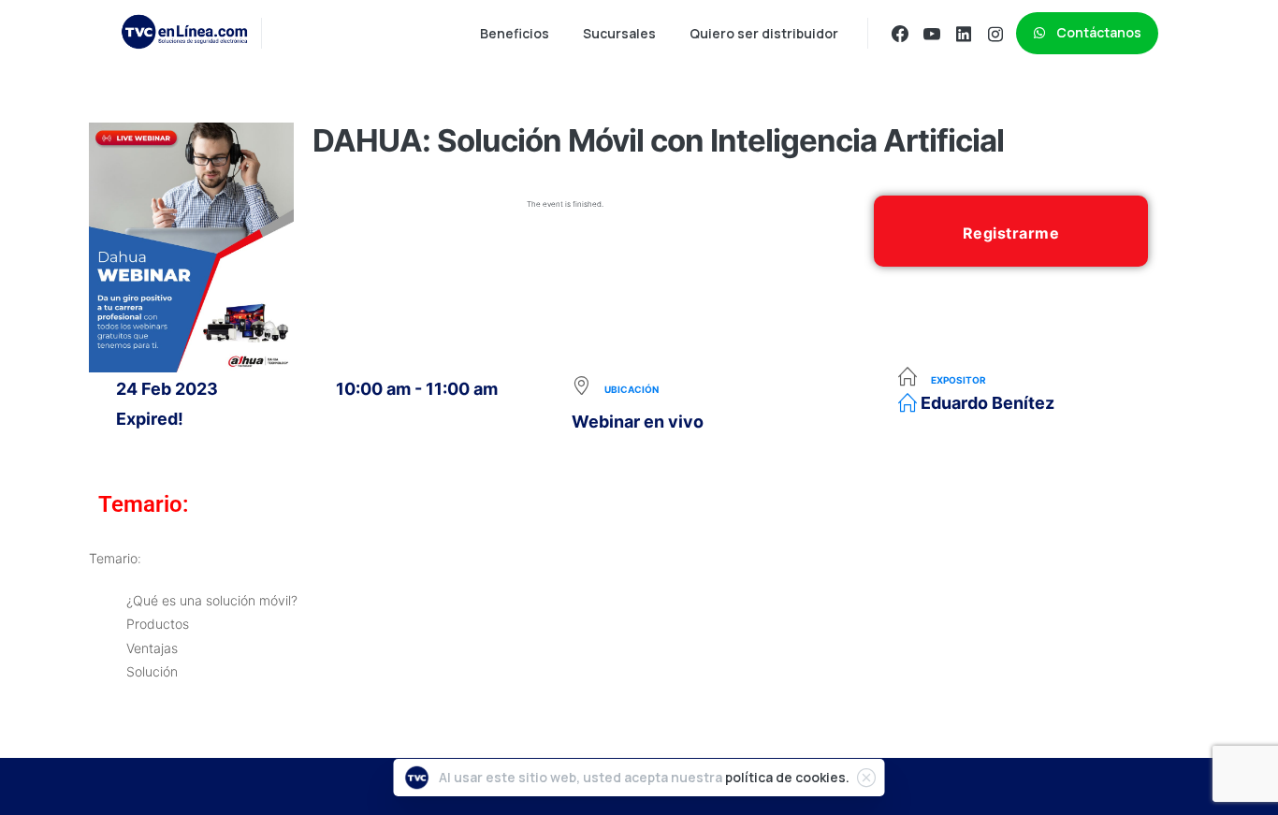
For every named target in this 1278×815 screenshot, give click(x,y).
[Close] (866, 777)
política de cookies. (787, 777)
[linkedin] (964, 33)
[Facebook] (900, 33)
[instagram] (995, 33)
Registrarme (1011, 233)
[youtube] (932, 33)
